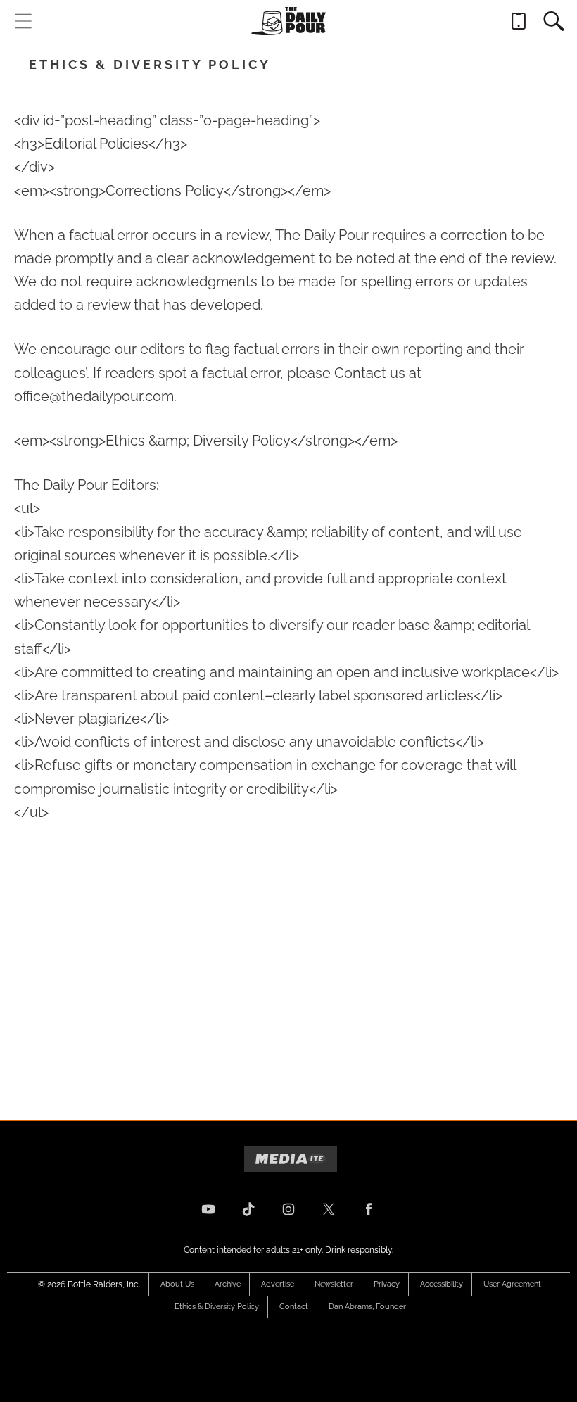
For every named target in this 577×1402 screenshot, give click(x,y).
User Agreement (512, 1284)
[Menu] (23, 21)
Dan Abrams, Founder (367, 1306)
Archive (228, 1284)
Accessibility (441, 1284)
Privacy (387, 1284)
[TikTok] (248, 1209)
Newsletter (334, 1284)
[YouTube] (208, 1209)
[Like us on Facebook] (368, 1209)
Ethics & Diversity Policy (217, 1306)
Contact (293, 1306)
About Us (177, 1284)
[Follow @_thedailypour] (328, 1209)
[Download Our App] (518, 21)
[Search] (554, 21)
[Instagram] (288, 1209)
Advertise (277, 1284)
